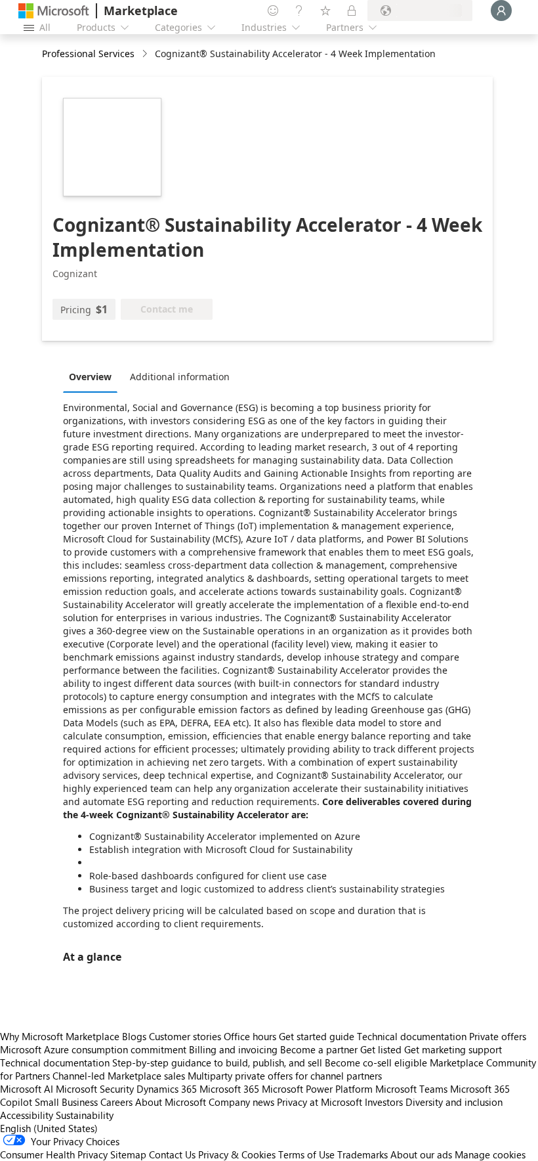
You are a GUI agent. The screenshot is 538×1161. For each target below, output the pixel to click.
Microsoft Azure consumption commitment (94, 1049)
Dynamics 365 (166, 1088)
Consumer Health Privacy (54, 1154)
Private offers (497, 1036)
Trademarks (362, 1154)
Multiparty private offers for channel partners (285, 1075)
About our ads (421, 1154)
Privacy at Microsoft (319, 1101)
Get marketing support (453, 1049)
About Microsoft (170, 1101)
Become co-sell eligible (376, 1062)
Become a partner (319, 1049)
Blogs (134, 1036)
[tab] (93, 376)
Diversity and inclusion (454, 1101)
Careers (116, 1101)
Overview (90, 376)
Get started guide (316, 1036)
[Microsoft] (53, 10)
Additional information (180, 376)
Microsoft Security (95, 1088)
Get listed (381, 1049)
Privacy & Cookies (237, 1154)
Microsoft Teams (411, 1088)
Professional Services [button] (88, 53)
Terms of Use (306, 1154)
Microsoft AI (26, 1088)
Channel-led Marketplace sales (118, 1075)
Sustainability (85, 1115)
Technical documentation (411, 1036)
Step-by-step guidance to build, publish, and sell (217, 1062)
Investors (384, 1101)
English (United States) (49, 1128)
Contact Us (172, 1154)
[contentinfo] (146, 54)
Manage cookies (490, 1154)
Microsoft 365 (229, 1088)
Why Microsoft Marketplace (59, 1036)
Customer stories (185, 1036)
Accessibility (26, 1115)
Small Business (66, 1101)
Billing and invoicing (233, 1049)
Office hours (250, 1036)
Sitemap (128, 1154)
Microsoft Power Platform (317, 1088)
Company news (241, 1101)
